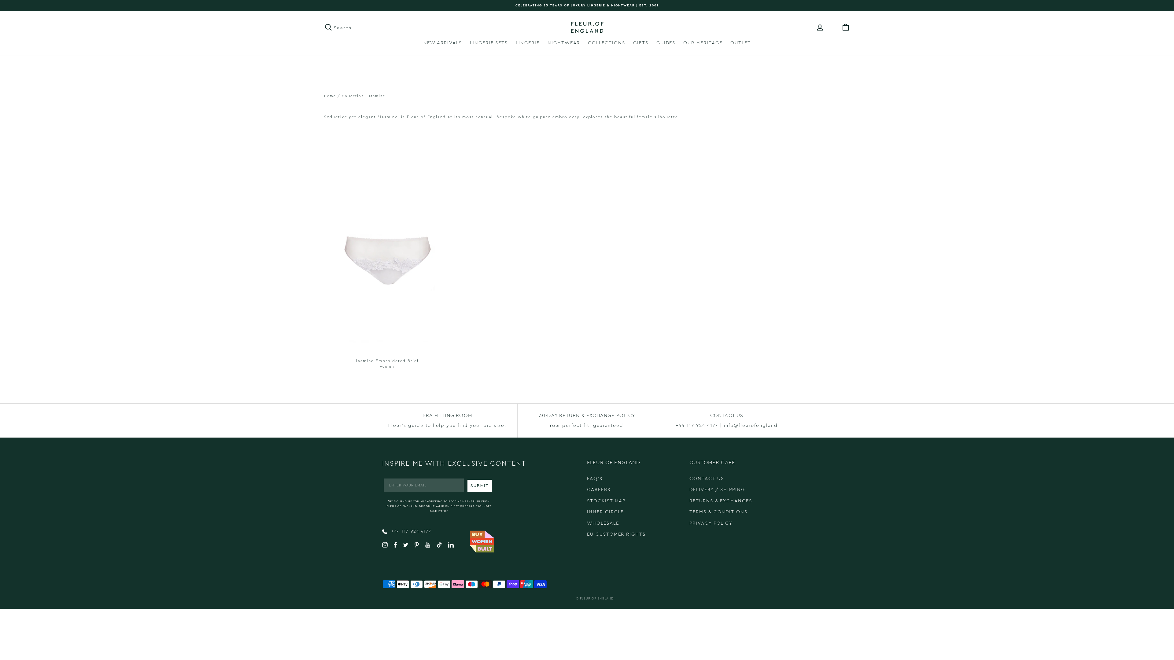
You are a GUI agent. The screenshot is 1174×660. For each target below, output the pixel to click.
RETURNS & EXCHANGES (720, 501)
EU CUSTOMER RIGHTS (616, 534)
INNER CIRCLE (605, 512)
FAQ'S (595, 478)
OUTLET (740, 43)
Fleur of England (597, 598)
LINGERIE (528, 43)
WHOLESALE (603, 523)
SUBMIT (480, 486)
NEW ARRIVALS (442, 43)
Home (330, 96)
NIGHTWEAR (564, 43)
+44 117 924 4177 (410, 531)
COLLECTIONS (606, 43)
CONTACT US (706, 478)
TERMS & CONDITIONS (718, 512)
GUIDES (666, 43)
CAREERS (599, 489)
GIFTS (640, 43)
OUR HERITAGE (702, 43)
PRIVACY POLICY (711, 523)
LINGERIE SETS (489, 43)
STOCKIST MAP (606, 501)
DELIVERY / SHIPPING (717, 489)
